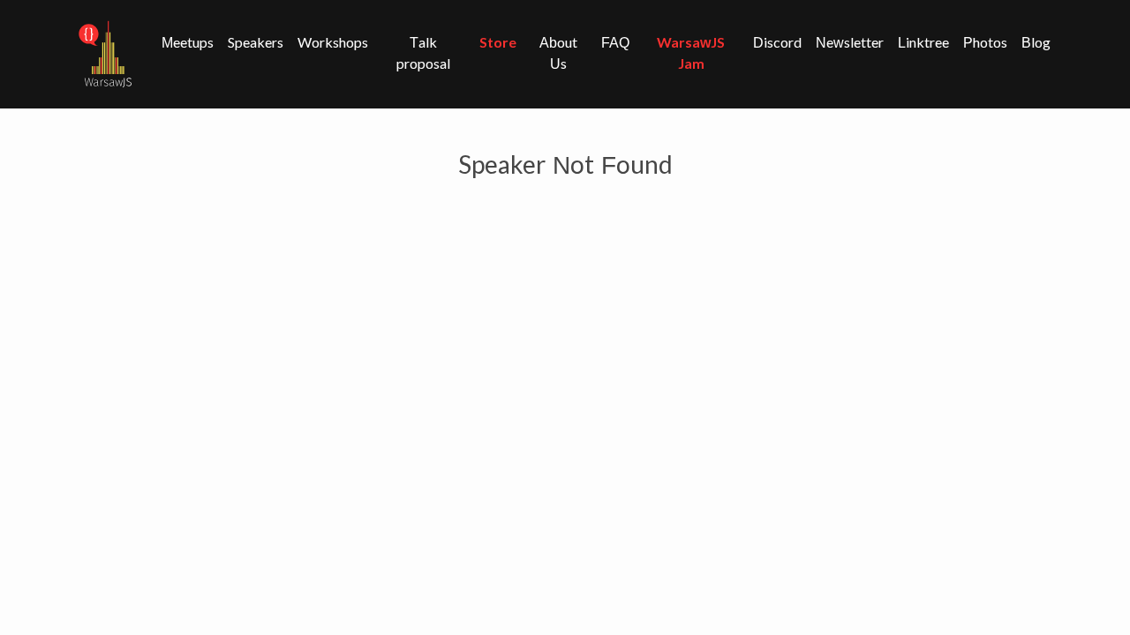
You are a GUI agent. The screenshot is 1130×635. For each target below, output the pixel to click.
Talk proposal (423, 53)
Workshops (333, 42)
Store (497, 42)
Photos (985, 42)
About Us (558, 53)
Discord (777, 42)
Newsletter (850, 42)
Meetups (188, 42)
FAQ (615, 42)
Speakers (255, 42)
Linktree (923, 42)
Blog (1036, 42)
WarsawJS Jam (691, 53)
